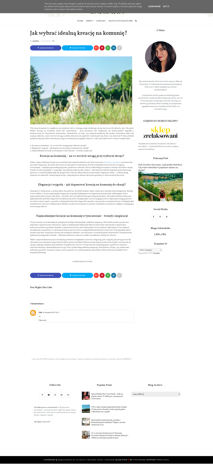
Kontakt (101, 21)
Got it (166, 6)
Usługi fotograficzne (121, 21)
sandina (36, 41)
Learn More (154, 6)
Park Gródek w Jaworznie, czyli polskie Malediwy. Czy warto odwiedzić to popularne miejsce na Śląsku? (160, 168)
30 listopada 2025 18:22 (51, 312)
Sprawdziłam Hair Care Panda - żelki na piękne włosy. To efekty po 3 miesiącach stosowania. (107, 396)
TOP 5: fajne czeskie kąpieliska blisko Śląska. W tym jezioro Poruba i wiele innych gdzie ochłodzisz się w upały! (109, 409)
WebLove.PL (162, 460)
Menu (89, 21)
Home (80, 21)
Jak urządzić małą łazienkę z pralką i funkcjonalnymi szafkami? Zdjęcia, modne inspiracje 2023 (108, 422)
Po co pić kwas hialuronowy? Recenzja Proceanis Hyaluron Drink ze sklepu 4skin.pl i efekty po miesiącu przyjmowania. (109, 435)
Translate (156, 253)
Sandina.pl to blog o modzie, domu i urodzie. (89, 460)
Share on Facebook (46, 48)
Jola (40, 312)
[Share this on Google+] (96, 47)
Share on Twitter (78, 48)
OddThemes (139, 460)
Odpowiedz (42, 320)
